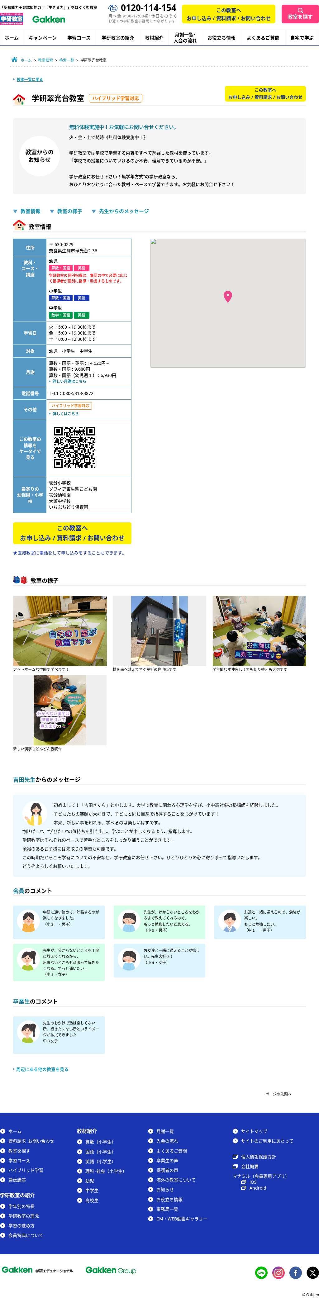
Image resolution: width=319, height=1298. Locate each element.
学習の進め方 (21, 1226)
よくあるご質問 (263, 38)
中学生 (91, 1190)
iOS (253, 1182)
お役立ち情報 (221, 38)
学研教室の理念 (23, 1216)
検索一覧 (66, 60)
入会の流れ (167, 1141)
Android (258, 1188)
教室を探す (300, 16)
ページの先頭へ (278, 1094)
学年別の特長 (21, 1206)
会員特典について (25, 1235)
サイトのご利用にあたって (267, 1141)
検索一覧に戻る (30, 79)
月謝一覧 (165, 1131)
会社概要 (250, 1166)
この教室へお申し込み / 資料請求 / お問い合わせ (229, 14)
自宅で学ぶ (302, 38)
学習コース (79, 38)
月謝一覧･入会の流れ (185, 38)
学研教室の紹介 (118, 38)
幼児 (89, 1181)
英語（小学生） (100, 1161)
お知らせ (165, 1189)
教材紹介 (154, 38)
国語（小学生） (100, 1152)
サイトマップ (254, 1131)
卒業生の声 (167, 1160)
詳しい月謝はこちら (69, 381)
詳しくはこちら (66, 413)
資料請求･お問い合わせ (31, 1141)
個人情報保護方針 (258, 1157)
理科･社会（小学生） (106, 1171)
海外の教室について (176, 1180)
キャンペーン (43, 38)
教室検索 (45, 60)
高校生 (91, 1200)
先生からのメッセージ (124, 211)
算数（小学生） (100, 1142)
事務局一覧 (167, 1209)
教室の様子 (69, 211)
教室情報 (30, 211)
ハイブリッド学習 (25, 1170)
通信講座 (17, 1180)
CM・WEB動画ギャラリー (181, 1219)
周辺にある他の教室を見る (42, 1069)
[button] (228, 297)
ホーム (12, 38)
